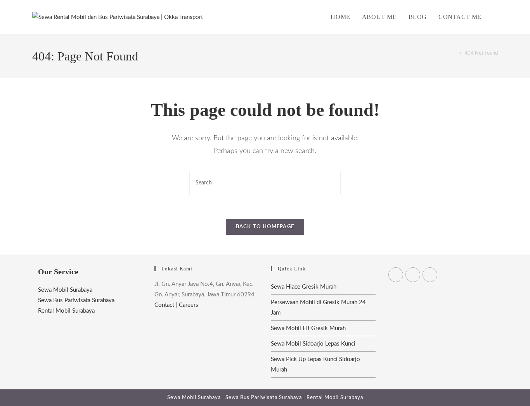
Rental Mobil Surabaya (66, 311)
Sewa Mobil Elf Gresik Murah (308, 328)
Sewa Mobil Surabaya (65, 290)
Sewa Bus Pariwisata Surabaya (76, 300)
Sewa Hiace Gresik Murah (303, 287)
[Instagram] (430, 274)
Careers (188, 305)
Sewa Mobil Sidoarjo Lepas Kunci (313, 344)
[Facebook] (412, 274)
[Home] (455, 53)
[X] (395, 274)
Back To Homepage (265, 226)
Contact (164, 305)
